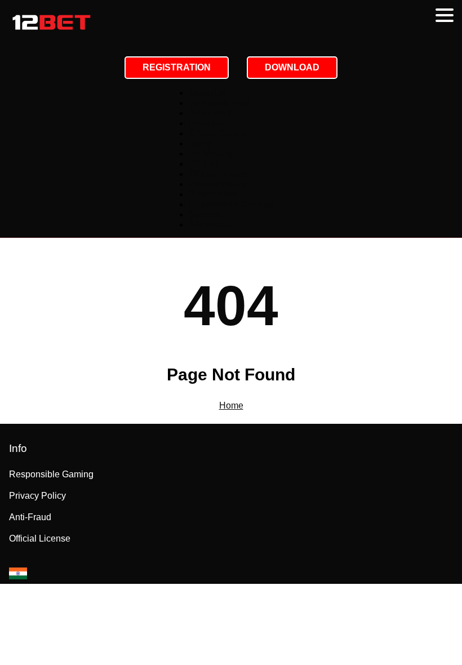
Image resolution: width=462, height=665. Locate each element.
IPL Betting (210, 153)
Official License (219, 174)
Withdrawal (211, 224)
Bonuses (206, 123)
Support (204, 214)
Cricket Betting (218, 133)
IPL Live (205, 164)
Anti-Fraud (210, 113)
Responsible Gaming (231, 204)
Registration (213, 194)
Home (201, 143)
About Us (207, 92)
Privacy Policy (217, 184)
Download (292, 67)
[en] (18, 573)
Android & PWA (220, 103)
